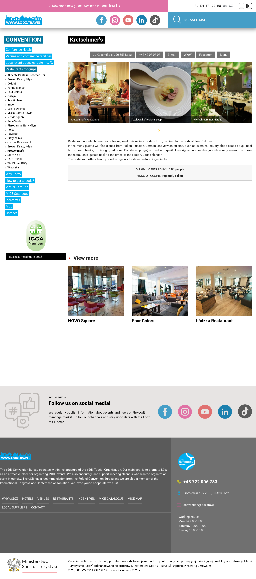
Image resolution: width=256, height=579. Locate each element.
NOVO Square (16, 117)
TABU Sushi (14, 159)
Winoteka (13, 167)
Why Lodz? (13, 174)
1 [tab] (159, 130)
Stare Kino (13, 154)
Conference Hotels (19, 50)
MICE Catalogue (17, 194)
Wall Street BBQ (17, 163)
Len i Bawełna (16, 108)
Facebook (205, 55)
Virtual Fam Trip (17, 187)
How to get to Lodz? (20, 181)
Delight (11, 83)
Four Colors (14, 92)
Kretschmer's (15, 150)
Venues (43, 498)
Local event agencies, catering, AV (29, 63)
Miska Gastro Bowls (19, 112)
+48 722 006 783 (200, 481)
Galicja (11, 96)
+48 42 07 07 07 (149, 55)
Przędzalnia (14, 138)
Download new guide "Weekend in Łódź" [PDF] (84, 6)
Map (9, 207)
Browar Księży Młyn (19, 79)
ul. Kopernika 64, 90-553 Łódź (112, 55)
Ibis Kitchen (14, 100)
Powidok (12, 133)
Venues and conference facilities (29, 56)
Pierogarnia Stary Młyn (21, 125)
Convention (23, 39)
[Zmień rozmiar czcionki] (241, 6)
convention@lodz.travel (199, 505)
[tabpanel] (98, 92)
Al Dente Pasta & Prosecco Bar (26, 75)
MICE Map (135, 498)
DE (213, 6)
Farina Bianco (16, 87)
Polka (10, 129)
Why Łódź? (10, 498)
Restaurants (63, 498)
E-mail (172, 55)
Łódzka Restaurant (19, 142)
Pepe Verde (14, 121)
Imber (11, 104)
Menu (223, 55)
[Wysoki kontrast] (249, 6)
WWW (188, 55)
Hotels (27, 498)
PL (196, 6)
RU (219, 6)
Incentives (13, 200)
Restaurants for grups (21, 69)
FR (207, 6)
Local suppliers (14, 507)
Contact (11, 213)
